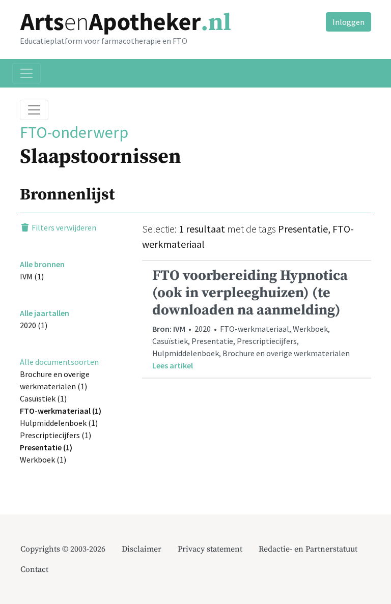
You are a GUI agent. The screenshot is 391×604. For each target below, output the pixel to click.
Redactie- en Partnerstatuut (308, 549)
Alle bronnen (42, 264)
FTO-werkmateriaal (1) (60, 411)
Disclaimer (141, 549)
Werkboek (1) (43, 459)
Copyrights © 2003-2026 (62, 549)
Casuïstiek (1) (43, 398)
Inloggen (348, 22)
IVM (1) (32, 276)
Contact (34, 569)
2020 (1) (33, 325)
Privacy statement (210, 549)
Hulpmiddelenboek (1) (59, 423)
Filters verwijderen (63, 227)
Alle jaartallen (44, 313)
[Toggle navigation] (26, 73)
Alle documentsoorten (59, 362)
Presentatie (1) (46, 447)
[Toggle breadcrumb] (34, 110)
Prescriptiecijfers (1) (55, 435)
